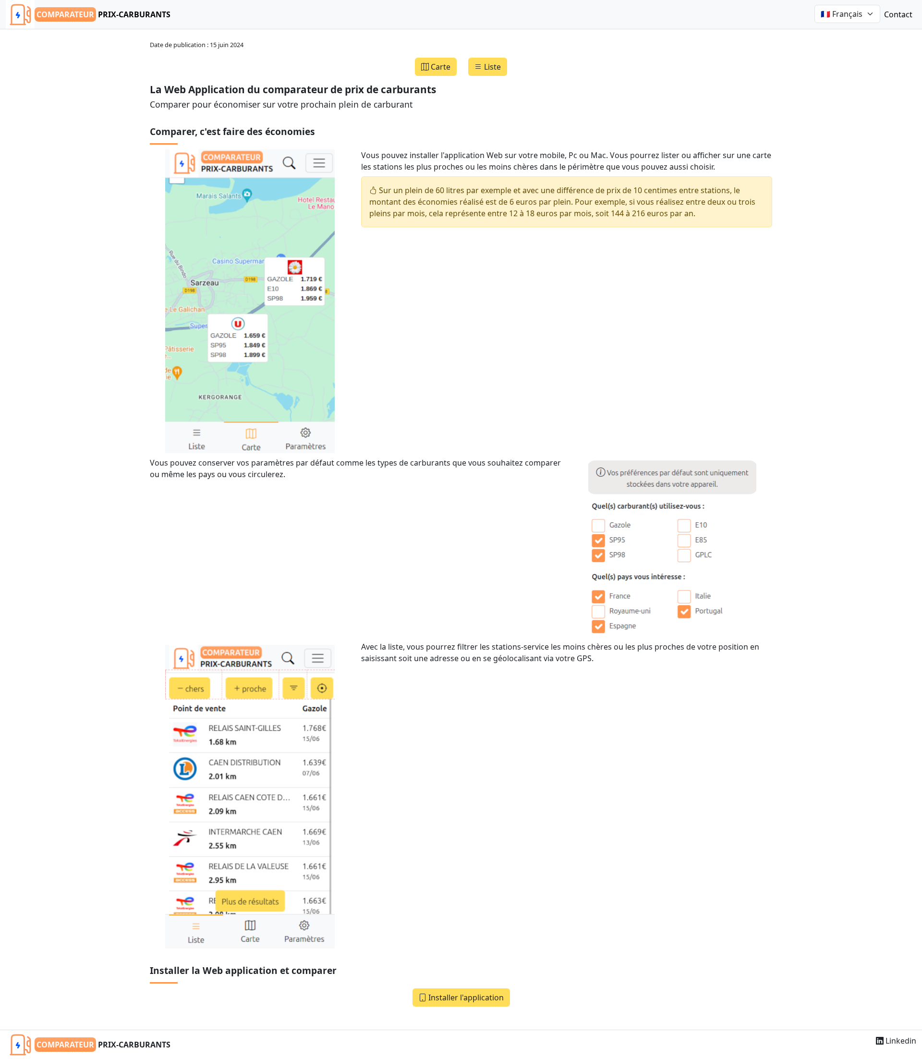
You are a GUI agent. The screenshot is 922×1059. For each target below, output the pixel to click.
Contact (898, 14)
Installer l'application (465, 997)
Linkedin (900, 1040)
